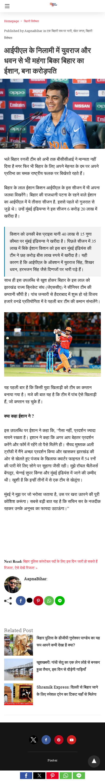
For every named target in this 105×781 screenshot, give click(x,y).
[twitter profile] (33, 740)
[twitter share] (29, 600)
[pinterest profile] (58, 740)
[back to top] (94, 761)
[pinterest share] (38, 600)
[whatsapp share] (49, 600)
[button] (26, 775)
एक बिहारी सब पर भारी (59, 31)
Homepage (11, 21)
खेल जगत (78, 31)
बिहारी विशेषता (31, 21)
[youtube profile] (71, 740)
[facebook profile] (46, 740)
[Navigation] (6, 6)
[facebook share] (21, 600)
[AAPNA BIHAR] (53, 2)
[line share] (60, 600)
